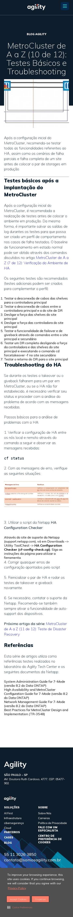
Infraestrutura (12, 818)
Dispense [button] (40, 899)
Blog (8, 842)
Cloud (7, 827)
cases (8, 837)
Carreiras (44, 818)
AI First (8, 813)
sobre (43, 807)
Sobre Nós (44, 813)
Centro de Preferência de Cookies (50, 839)
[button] (19, 907)
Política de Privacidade (52, 823)
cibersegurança (14, 823)
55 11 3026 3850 (20, 854)
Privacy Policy (17, 888)
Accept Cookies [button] (18, 899)
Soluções (11, 807)
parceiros (12, 832)
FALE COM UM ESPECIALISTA (48, 829)
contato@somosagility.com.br (32, 859)
